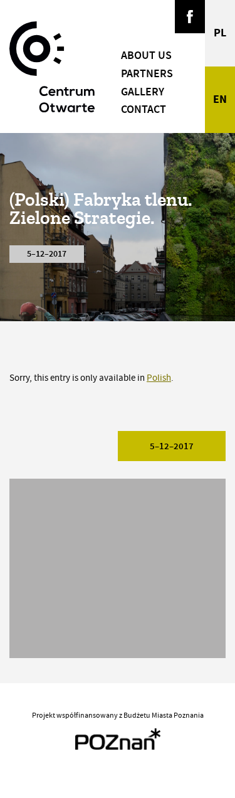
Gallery (142, 91)
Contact (143, 109)
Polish (159, 378)
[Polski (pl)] (220, 33)
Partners (147, 73)
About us (146, 55)
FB (190, 16)
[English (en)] (220, 99)
